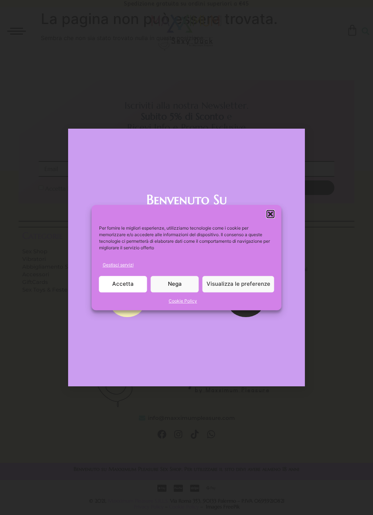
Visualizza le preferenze (238, 284)
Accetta (123, 284)
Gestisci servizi (118, 265)
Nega (175, 284)
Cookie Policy (183, 301)
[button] (270, 214)
